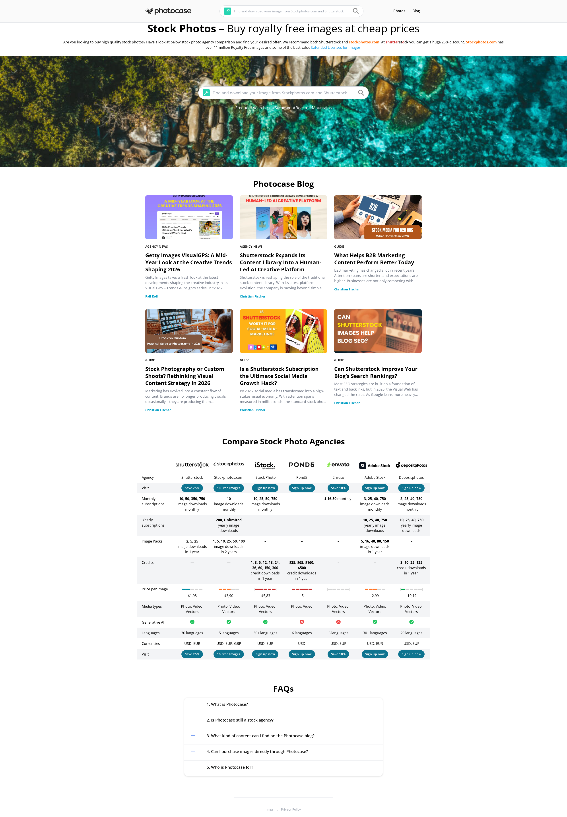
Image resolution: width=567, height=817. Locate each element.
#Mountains (320, 107)
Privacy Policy (291, 809)
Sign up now (265, 488)
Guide (339, 246)
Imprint (272, 809)
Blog (416, 10)
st (400, 42)
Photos (399, 10)
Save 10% (338, 488)
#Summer (281, 107)
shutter (392, 42)
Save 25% (192, 488)
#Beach (300, 107)
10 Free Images (229, 488)
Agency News (156, 246)
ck (406, 42)
